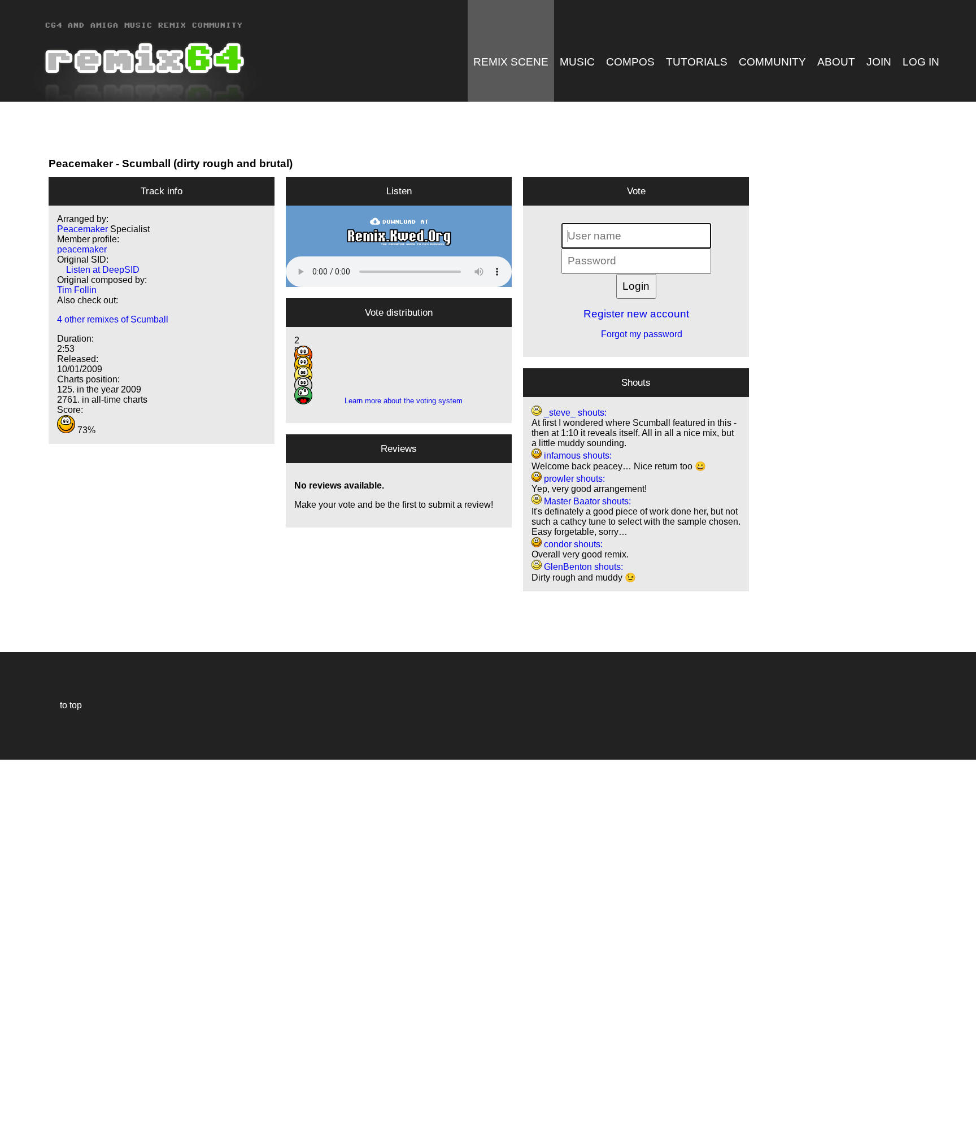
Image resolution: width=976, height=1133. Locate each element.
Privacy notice (15, 1122)
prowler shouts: (573, 478)
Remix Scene (510, 62)
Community (772, 62)
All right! (12, 1090)
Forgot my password (636, 334)
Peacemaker (81, 163)
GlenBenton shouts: (582, 567)
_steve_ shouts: (574, 412)
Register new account (636, 314)
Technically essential (22, 945)
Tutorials (696, 62)
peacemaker (82, 249)
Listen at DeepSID (98, 269)
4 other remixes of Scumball (112, 319)
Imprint (13, 1107)
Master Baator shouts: (586, 501)
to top (65, 705)
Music (577, 62)
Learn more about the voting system (399, 400)
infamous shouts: (577, 455)
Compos (630, 62)
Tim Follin (77, 290)
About (836, 62)
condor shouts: (572, 544)
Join (878, 62)
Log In (921, 62)
